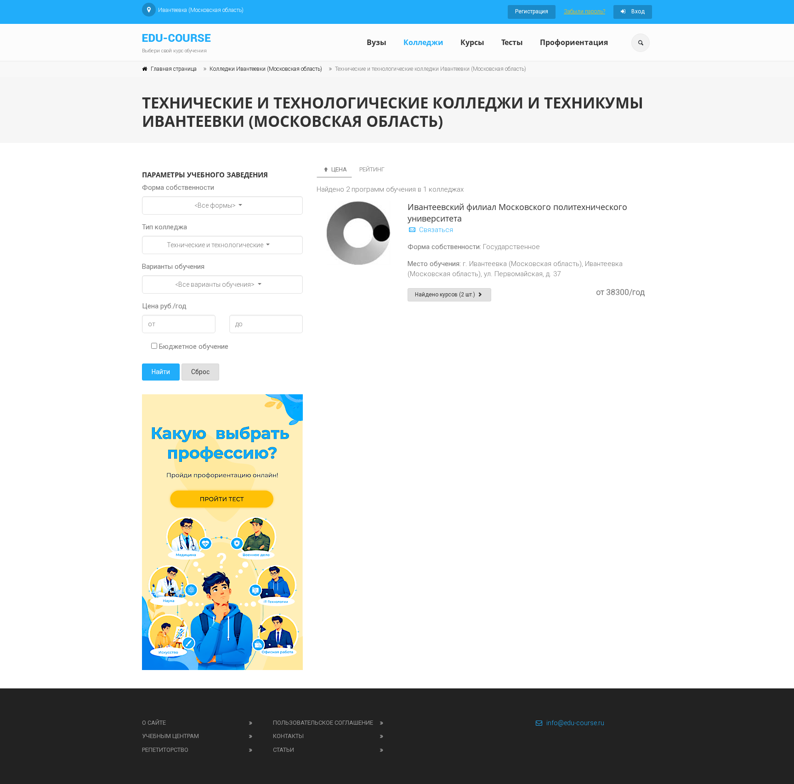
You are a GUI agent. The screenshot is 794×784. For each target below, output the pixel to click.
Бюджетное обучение (192, 346)
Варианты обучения (173, 266)
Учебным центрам (170, 736)
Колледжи (423, 42)
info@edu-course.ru (575, 723)
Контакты (288, 736)
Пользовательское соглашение (323, 722)
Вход (637, 11)
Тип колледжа (164, 227)
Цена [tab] (338, 169)
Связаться (435, 230)
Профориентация (574, 42)
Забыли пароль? (584, 11)
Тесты (512, 42)
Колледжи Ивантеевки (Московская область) (266, 69)
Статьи (283, 749)
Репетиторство (165, 749)
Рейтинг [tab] (372, 169)
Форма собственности (178, 187)
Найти (161, 371)
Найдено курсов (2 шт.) (445, 294)
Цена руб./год (164, 306)
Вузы (376, 42)
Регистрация (531, 11)
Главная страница (174, 69)
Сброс (200, 371)
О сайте (154, 722)
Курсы (472, 42)
